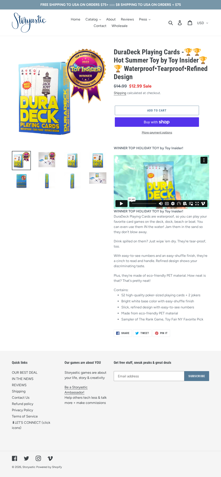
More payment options (157, 132)
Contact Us (20, 397)
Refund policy (22, 404)
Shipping (120, 93)
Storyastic (28, 467)
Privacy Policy (22, 410)
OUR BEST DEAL (24, 372)
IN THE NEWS (22, 379)
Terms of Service (25, 416)
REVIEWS (19, 385)
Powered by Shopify (49, 467)
